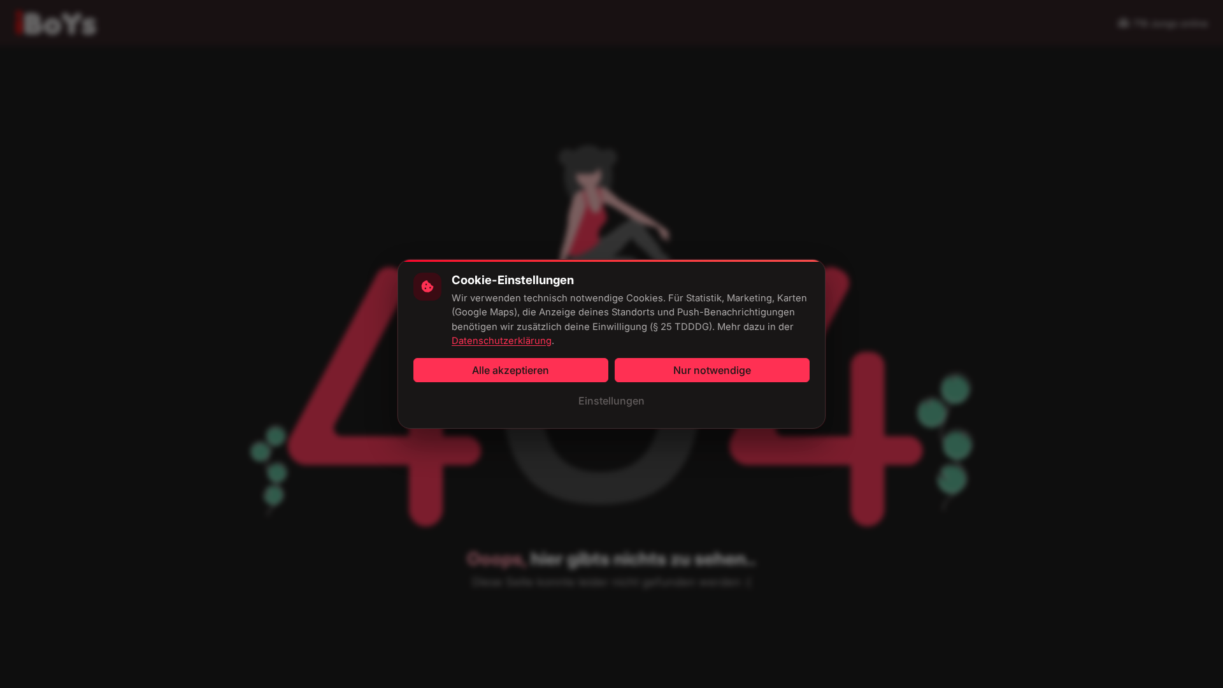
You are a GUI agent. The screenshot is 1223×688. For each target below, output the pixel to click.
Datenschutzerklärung (502, 341)
